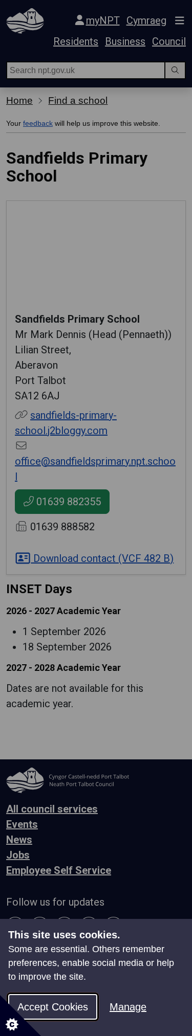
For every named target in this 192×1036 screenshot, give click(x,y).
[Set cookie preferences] (20, 1015)
